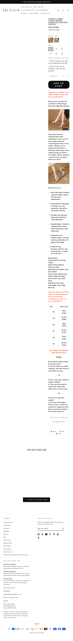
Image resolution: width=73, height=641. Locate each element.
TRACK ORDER (34, 13)
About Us (6, 534)
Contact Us (6, 528)
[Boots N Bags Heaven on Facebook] (42, 534)
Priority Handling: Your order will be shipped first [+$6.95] (58, 62)
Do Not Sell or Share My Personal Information (16, 555)
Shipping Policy (8, 543)
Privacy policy (7, 549)
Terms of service (8, 552)
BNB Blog (6, 531)
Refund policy (7, 540)
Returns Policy (58, 422)
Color (53, 36)
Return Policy (7, 546)
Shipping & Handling (59, 417)
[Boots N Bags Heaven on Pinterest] (54, 534)
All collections (27, 10)
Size (50, 45)
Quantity (53, 76)
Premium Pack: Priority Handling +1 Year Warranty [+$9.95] (56, 68)
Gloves (24, 13)
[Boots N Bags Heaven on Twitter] (50, 534)
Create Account (8, 522)
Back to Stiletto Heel (38, 499)
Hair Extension (42, 10)
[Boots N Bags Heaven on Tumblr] (38, 538)
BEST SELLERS (38, 7)
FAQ (5, 537)
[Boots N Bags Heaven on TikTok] (58, 534)
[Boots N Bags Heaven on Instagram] (38, 534)
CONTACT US (45, 13)
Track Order (7, 525)
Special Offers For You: (58, 58)
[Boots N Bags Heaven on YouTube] (46, 534)
